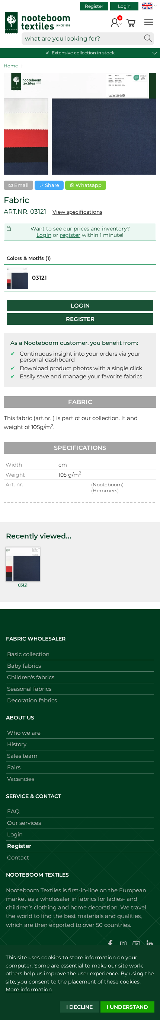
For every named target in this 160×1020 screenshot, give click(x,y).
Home (11, 66)
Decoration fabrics (32, 700)
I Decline (79, 1007)
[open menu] (149, 22)
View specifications (77, 212)
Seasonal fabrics (29, 688)
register (70, 235)
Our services (24, 822)
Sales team (22, 755)
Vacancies (20, 778)
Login (124, 6)
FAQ (13, 811)
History (16, 744)
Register (94, 6)
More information (29, 989)
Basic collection (28, 654)
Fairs (13, 767)
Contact (18, 857)
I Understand (127, 1007)
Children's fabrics (30, 677)
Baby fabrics (24, 665)
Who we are (24, 732)
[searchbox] (88, 38)
